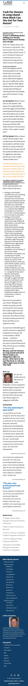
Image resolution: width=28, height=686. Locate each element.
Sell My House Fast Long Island (12, 645)
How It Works (7, 650)
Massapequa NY (10, 582)
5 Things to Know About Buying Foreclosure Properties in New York (14, 520)
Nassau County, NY (9, 564)
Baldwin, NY (9, 566)
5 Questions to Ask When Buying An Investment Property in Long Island (11, 547)
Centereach (9, 602)
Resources (6, 661)
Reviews (6, 655)
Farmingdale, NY (10, 574)
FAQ (5, 653)
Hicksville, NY (9, 577)
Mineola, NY (9, 585)
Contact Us (7, 647)
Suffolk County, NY (9, 600)
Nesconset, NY (10, 610)
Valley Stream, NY (10, 595)
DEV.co (17, 681)
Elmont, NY (9, 572)
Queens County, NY (9, 562)
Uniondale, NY (10, 593)
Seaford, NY (9, 590)
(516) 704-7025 (18, 176)
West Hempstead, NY (11, 598)
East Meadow (9, 569)
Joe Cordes (7, 26)
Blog (18, 26)
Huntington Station (11, 608)
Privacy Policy (7, 663)
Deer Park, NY (9, 605)
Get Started (13, 638)
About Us (6, 658)
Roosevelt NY (9, 587)
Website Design (8, 681)
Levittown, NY (10, 579)
